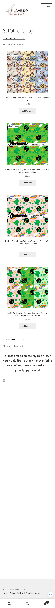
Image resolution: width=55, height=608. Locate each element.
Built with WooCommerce (28, 593)
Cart (42, 601)
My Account (9, 603)
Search (27, 603)
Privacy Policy (9, 593)
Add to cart (27, 111)
